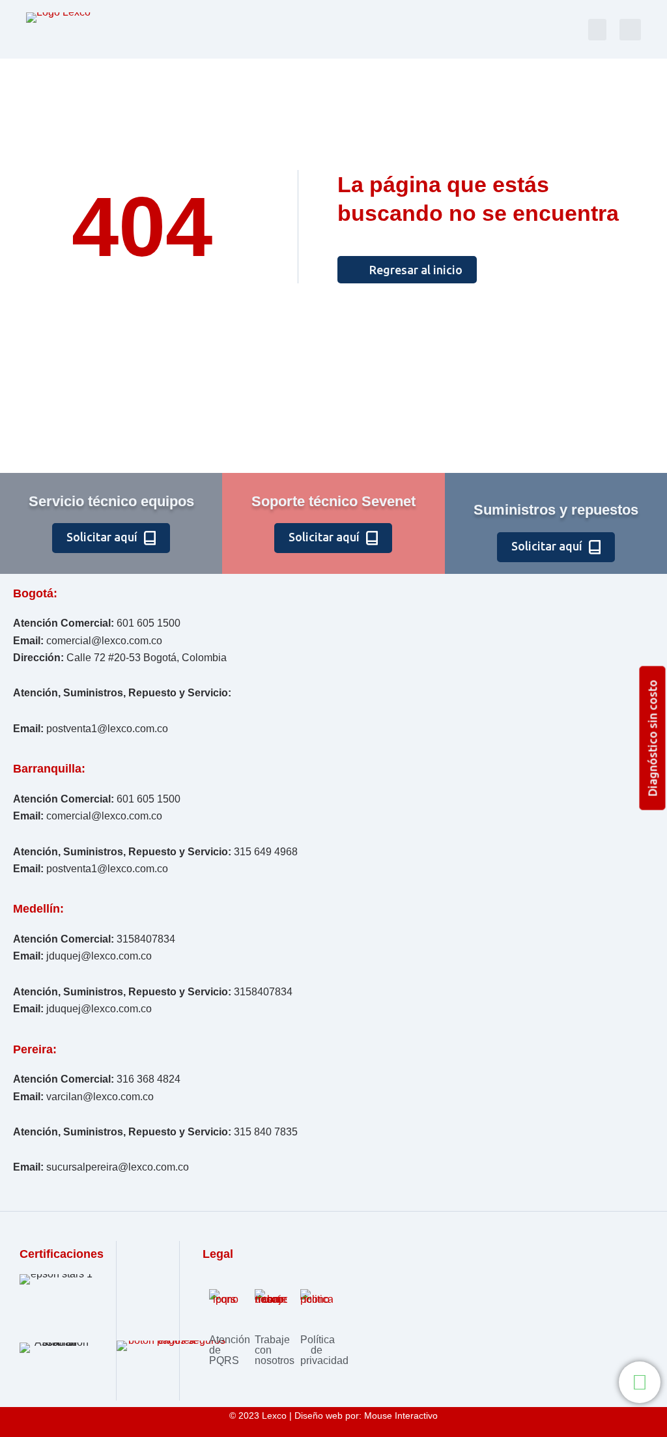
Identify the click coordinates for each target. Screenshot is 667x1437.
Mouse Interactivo (401, 1415)
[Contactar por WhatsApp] (639, 1382)
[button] (597, 29)
